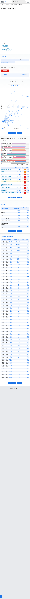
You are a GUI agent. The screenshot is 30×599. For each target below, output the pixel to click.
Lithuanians (20, 4)
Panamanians (3, 190)
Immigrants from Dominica (6, 187)
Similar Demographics (6, 48)
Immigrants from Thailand (6, 176)
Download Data (12, 133)
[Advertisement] (15, 26)
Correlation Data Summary (7, 49)
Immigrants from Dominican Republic (6, 185)
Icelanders (3, 171)
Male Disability (14, 4)
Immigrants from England (6, 188)
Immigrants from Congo (5, 193)
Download (26, 83)
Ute (1, 174)
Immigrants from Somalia (6, 169)
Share (20, 133)
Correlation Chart (5, 46)
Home (2, 4)
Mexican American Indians (6, 179)
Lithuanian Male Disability (5, 5)
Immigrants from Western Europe (7, 192)
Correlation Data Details (6, 50)
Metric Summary (5, 45)
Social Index (7, 4)
